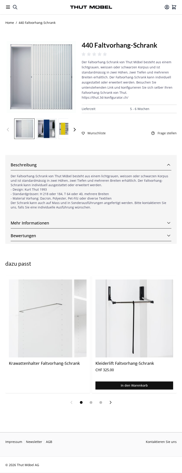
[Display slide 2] (91, 402)
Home (9, 22)
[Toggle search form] (15, 7)
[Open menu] (8, 7)
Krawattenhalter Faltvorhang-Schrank (44, 363)
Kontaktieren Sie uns (161, 442)
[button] (95, 54)
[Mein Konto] (167, 7)
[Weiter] (74, 129)
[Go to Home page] (91, 7)
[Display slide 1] (81, 402)
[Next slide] (110, 402)
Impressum (13, 442)
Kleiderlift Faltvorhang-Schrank (124, 363)
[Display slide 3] (101, 402)
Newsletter (34, 442)
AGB (49, 442)
